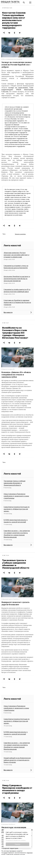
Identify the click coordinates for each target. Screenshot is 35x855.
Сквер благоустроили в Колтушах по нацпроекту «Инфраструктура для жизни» (17, 509)
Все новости (8, 312)
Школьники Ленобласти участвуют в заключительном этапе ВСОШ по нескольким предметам (17, 279)
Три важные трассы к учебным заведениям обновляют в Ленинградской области (14, 483)
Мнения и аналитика (20, 234)
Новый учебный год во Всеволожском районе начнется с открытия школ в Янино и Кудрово (17, 760)
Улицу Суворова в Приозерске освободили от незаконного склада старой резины (16, 496)
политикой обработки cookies (15, 840)
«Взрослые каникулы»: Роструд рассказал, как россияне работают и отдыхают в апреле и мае (16, 255)
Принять (17, 844)
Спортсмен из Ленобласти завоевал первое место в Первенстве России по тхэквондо (17, 302)
